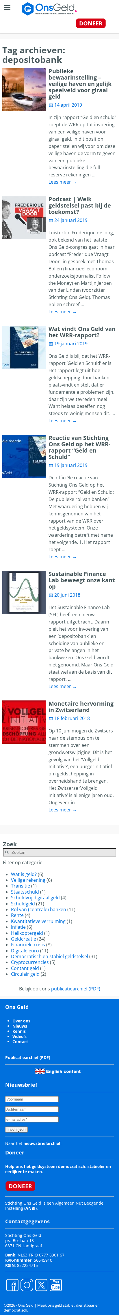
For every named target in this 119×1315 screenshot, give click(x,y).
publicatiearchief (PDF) (75, 989)
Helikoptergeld (27, 933)
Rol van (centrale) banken (38, 909)
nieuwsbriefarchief (41, 1143)
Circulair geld (25, 974)
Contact (20, 1041)
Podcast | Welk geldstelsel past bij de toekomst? (80, 205)
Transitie (20, 886)
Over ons (21, 1021)
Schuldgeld (23, 903)
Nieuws (19, 1026)
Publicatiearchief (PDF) (27, 1057)
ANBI (30, 1208)
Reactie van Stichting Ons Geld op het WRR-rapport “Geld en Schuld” (79, 447)
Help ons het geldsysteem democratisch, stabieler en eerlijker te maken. (58, 1169)
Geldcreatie (23, 939)
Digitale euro (25, 950)
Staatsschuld (25, 892)
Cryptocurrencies (30, 962)
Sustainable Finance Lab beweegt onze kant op (82, 580)
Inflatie (18, 927)
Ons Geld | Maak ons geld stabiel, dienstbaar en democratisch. (52, 1308)
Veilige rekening (28, 880)
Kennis (19, 1031)
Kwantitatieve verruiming (38, 921)
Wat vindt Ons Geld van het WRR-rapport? (82, 332)
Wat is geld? (24, 874)
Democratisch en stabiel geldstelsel (49, 956)
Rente (17, 915)
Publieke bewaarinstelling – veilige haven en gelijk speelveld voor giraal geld (80, 83)
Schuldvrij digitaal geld (35, 897)
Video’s (19, 1036)
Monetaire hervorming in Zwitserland (81, 707)
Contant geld (25, 968)
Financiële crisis (28, 944)
